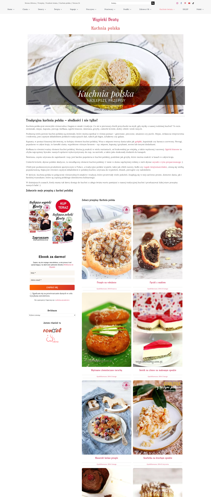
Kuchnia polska (65, 3)
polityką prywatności (62, 300)
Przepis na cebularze (106, 282)
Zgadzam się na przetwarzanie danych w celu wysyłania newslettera (51, 294)
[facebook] (181, 3)
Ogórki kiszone (172, 149)
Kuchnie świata (51, 3)
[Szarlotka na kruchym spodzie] (157, 381)
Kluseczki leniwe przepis (106, 458)
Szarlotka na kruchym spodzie (157, 458)
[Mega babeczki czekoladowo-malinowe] (106, 469)
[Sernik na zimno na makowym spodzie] (157, 294)
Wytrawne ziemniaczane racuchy (106, 370)
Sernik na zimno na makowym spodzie (157, 370)
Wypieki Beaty (105, 19)
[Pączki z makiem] (157, 206)
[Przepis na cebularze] (106, 206)
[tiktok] (193, 3)
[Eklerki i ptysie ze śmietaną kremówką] (157, 469)
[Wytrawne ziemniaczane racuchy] (106, 294)
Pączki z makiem (158, 282)
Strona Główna (30, 3)
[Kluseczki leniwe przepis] (106, 381)
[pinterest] (185, 3)
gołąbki (138, 141)
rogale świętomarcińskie (155, 167)
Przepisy (41, 3)
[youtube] (189, 3)
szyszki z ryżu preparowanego (166, 162)
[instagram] (177, 3)
